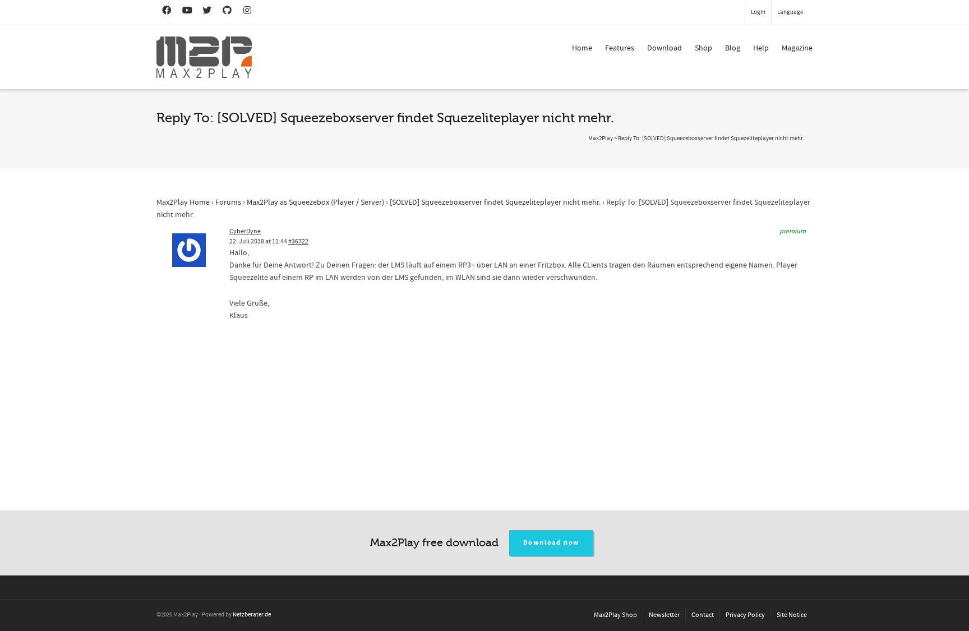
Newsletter (664, 615)
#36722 (298, 241)
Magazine (797, 48)
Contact (702, 615)
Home (582, 48)
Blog (732, 48)
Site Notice (792, 615)
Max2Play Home (183, 202)
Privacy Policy (745, 615)
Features (619, 48)
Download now (551, 542)
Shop (703, 48)
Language (790, 12)
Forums (228, 202)
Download (664, 48)
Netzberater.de (252, 615)
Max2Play (600, 138)
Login (758, 12)
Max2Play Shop (615, 615)
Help (761, 48)
